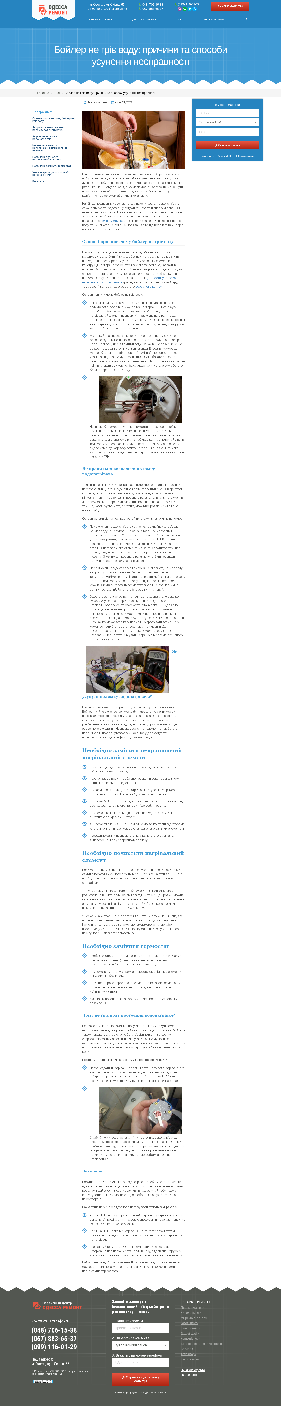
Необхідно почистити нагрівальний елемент (46, 158)
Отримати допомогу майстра (142, 1379)
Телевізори (188, 1354)
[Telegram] (190, 9)
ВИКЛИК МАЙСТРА (230, 6)
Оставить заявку (229, 145)
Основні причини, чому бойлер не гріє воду (53, 120)
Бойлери (187, 1349)
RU (247, 19)
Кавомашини (190, 1359)
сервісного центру (149, 286)
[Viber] (180, 9)
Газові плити (189, 1323)
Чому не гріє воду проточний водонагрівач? (50, 173)
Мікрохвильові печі (194, 1318)
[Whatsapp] (185, 9)
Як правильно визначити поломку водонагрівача (48, 128)
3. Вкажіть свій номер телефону (137, 1355)
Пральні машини (192, 1307)
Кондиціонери (190, 1338)
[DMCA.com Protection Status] (43, 1381)
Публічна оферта (193, 1370)
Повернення (189, 1374)
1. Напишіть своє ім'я (128, 1320)
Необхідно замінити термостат (51, 165)
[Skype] (194, 9)
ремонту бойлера (113, 221)
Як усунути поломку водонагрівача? (44, 137)
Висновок (38, 181)
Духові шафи (190, 1333)
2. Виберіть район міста (130, 1337)
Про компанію (214, 19)
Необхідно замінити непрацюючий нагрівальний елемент (50, 148)
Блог (180, 19)
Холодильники (191, 1313)
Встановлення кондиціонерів (201, 1344)
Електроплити (191, 1328)
